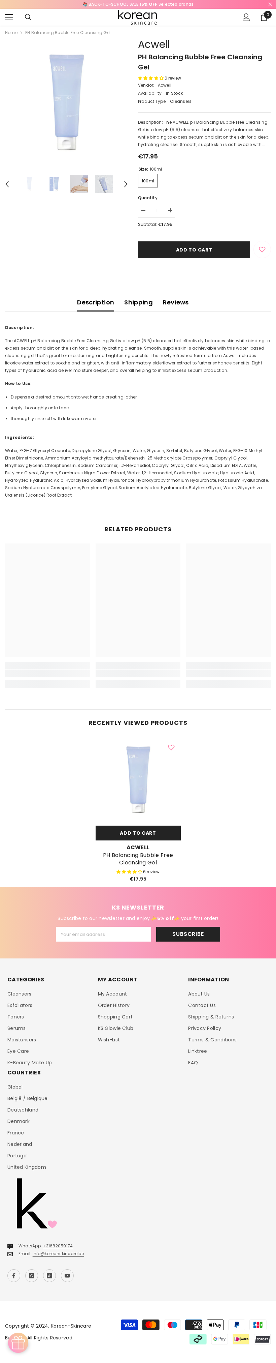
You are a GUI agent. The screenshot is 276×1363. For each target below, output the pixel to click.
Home (11, 32)
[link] (47, 673)
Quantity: (148, 198)
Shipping (138, 302)
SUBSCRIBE (188, 934)
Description (95, 302)
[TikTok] (49, 1275)
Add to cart (194, 249)
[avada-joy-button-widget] (18, 1343)
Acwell (154, 44)
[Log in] (246, 17)
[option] (66, 102)
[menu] (9, 17)
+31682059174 (58, 1246)
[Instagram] (31, 1275)
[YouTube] (67, 1275)
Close (270, 4)
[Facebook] (13, 1275)
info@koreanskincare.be (58, 1253)
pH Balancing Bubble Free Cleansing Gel (138, 859)
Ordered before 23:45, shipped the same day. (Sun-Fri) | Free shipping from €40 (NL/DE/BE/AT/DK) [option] (138, 4)
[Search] (28, 17)
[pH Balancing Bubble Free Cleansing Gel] (138, 779)
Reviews (176, 302)
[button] (7, 184)
